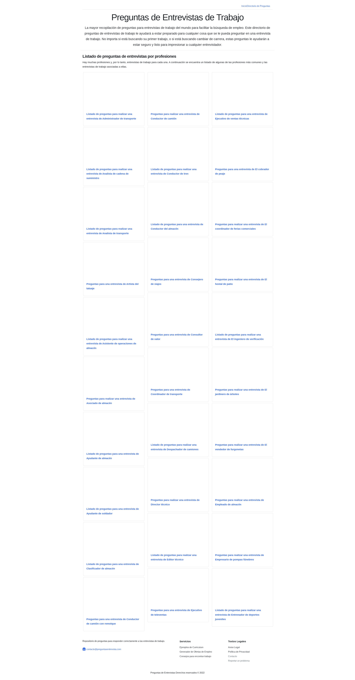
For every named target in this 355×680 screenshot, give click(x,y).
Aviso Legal (234, 647)
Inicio (244, 6)
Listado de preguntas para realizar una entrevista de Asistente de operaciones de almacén (111, 344)
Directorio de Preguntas (258, 6)
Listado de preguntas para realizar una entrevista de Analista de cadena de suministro (109, 174)
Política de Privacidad (239, 652)
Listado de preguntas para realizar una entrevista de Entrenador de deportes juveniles (238, 615)
